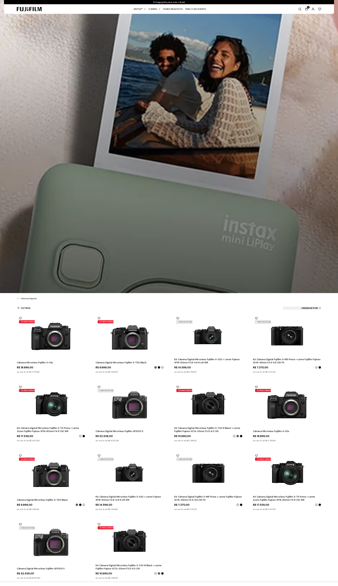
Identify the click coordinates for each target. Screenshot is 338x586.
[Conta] (313, 9)
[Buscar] (299, 9)
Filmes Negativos (173, 9)
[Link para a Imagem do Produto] (51, 337)
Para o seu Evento (195, 9)
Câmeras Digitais (29, 298)
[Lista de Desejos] (319, 9)
